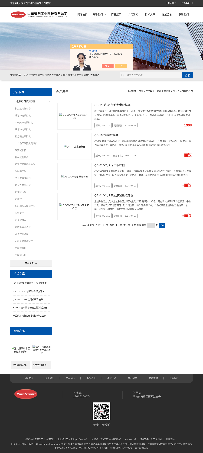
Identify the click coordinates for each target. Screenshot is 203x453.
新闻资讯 (91, 378)
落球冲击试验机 (23, 115)
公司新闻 (133, 14)
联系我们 (185, 3)
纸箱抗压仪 (20, 192)
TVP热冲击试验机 (24, 122)
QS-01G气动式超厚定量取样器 (113, 195)
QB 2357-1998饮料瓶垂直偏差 (28, 299)
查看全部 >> (31, 263)
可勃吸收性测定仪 (24, 241)
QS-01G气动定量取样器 (109, 165)
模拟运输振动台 (23, 108)
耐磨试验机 (20, 248)
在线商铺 (153, 378)
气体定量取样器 (23, 178)
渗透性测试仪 (21, 234)
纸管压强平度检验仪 (25, 164)
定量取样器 (20, 220)
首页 (141, 91)
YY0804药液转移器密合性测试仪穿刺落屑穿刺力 (37, 307)
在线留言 (167, 14)
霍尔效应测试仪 (23, 185)
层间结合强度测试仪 (25, 206)
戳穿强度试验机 (23, 136)
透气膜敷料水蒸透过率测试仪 (21, 365)
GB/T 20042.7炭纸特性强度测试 (29, 291)
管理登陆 (170, 439)
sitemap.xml (130, 439)
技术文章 (150, 14)
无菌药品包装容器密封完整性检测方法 (31, 315)
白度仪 (18, 199)
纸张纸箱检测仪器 (25, 101)
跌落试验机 (20, 150)
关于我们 (98, 14)
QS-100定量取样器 (106, 135)
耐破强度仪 (20, 171)
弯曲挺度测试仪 (23, 227)
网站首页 (82, 14)
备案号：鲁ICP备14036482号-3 (106, 439)
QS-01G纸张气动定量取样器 (112, 105)
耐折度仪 (19, 213)
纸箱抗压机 (20, 255)
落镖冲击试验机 (23, 129)
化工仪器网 (156, 439)
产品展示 (116, 14)
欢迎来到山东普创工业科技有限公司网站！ (31, 3)
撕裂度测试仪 (21, 157)
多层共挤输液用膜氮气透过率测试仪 (42, 365)
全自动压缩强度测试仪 (26, 143)
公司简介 (172, 3)
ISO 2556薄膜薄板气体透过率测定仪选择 (33, 283)
